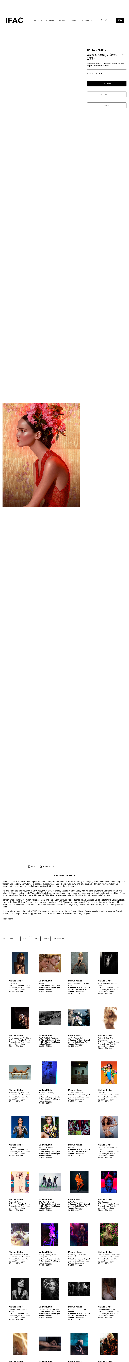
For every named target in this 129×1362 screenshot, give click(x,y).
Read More (8, 919)
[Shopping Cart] (106, 20)
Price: (4, 939)
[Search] (102, 20)
